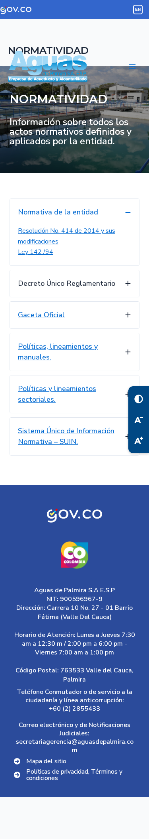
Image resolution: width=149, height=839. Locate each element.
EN (138, 9)
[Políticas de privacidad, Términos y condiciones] (74, 774)
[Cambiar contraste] (138, 399)
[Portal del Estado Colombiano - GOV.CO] (16, 9)
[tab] (74, 231)
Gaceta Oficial (41, 315)
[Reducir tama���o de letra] (138, 420)
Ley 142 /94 (35, 252)
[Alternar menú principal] (132, 66)
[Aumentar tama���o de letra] (138, 440)
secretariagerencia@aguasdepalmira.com (75, 746)
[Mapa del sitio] (40, 761)
